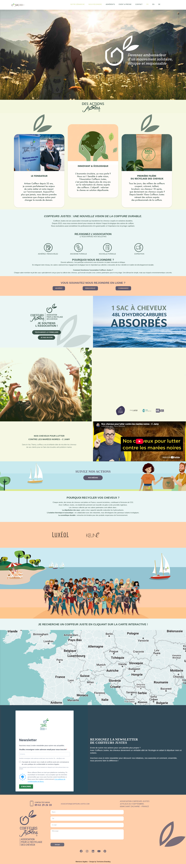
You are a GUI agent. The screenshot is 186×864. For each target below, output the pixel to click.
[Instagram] (87, 851)
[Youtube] (99, 851)
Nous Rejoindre (95, 4)
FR (147, 4)
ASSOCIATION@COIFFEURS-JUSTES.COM (75, 804)
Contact (139, 4)
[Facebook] (81, 851)
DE (159, 4)
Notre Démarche (77, 4)
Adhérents (110, 4)
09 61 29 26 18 (43, 805)
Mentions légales (82, 862)
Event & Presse (125, 4)
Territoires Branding (103, 862)
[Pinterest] (105, 851)
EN (153, 4)
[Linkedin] (93, 851)
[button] (59, 288)
